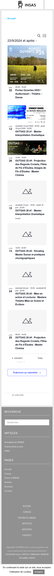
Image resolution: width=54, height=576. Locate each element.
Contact (8, 491)
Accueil (7, 469)
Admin (32, 558)
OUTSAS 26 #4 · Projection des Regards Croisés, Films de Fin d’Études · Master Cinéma (31, 343)
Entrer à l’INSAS (11, 478)
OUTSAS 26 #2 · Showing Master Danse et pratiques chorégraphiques (30, 254)
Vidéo (7, 451)
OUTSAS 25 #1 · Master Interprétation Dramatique (29, 133)
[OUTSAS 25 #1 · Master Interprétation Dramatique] (27, 113)
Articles (8, 482)
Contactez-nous (12, 554)
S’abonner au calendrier (25, 372)
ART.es (25, 554)
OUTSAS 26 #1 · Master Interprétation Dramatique (29, 212)
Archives (8, 486)
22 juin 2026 (17, 395)
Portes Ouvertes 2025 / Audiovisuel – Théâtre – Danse (28, 93)
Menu (5, 4)
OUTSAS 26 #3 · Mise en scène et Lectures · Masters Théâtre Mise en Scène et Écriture (30, 299)
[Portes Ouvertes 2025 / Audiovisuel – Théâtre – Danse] (27, 64)
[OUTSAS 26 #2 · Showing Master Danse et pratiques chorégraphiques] (27, 234)
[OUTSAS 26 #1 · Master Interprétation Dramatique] (27, 191)
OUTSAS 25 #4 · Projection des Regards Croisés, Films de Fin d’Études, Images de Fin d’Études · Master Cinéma (31, 168)
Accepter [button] (39, 572)
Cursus (7, 473)
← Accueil (10, 18)
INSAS (27, 4)
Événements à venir (13, 446)
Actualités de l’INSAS (14, 442)
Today (40, 358)
